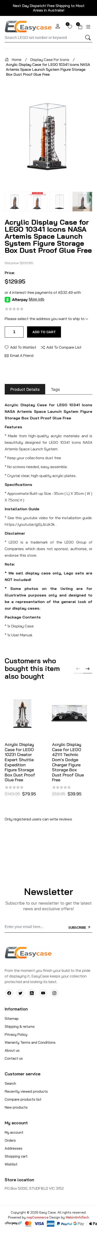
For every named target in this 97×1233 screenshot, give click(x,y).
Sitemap (12, 1018)
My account (14, 1132)
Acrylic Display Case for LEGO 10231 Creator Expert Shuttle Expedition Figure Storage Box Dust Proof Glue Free (20, 762)
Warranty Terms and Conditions (30, 1042)
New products (16, 1107)
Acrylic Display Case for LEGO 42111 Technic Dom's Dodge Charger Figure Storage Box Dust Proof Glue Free (68, 762)
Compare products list (23, 1099)
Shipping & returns (20, 1026)
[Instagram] (54, 993)
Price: (10, 272)
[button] (87, 668)
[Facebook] (9, 993)
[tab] (25, 389)
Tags (55, 389)
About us (12, 1050)
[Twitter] (20, 993)
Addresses (13, 1148)
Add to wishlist (23, 347)
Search (10, 1083)
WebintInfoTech (77, 1217)
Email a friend (21, 355)
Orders (10, 1140)
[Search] (88, 37)
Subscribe (77, 928)
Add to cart (44, 332)
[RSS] (31, 993)
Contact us (14, 1058)
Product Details (25, 389)
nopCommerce (38, 1217)
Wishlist (11, 1164)
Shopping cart (16, 1156)
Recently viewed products (26, 1091)
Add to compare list (63, 347)
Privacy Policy (16, 1034)
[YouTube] (43, 993)
